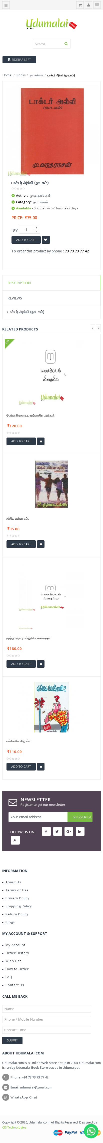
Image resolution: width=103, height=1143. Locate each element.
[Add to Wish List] (40, 441)
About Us (13, 882)
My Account (15, 945)
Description (19, 282)
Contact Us (15, 985)
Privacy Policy (18, 898)
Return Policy (17, 914)
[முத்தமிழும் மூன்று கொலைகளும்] (51, 595)
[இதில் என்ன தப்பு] (51, 484)
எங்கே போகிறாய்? (18, 741)
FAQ (9, 977)
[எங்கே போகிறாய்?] (51, 706)
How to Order (17, 969)
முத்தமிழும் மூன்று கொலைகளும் (28, 638)
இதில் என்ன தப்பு (18, 518)
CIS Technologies (14, 1127)
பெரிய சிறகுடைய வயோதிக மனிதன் (30, 415)
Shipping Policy (19, 906)
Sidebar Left (21, 60)
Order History (17, 953)
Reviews (15, 298)
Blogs (10, 922)
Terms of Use (17, 890)
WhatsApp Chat (23, 1097)
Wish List (13, 961)
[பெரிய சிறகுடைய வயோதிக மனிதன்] (51, 372)
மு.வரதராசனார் (40, 195)
